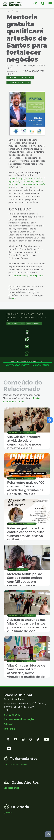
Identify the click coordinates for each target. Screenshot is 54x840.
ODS (14, 298)
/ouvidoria (9, 813)
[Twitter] (27, 339)
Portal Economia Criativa (21, 400)
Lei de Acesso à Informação (19, 719)
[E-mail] (27, 346)
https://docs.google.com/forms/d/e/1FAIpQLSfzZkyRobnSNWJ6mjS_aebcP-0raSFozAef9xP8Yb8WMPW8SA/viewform (26, 183)
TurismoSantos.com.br (15, 765)
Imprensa (9, 728)
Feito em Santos (19, 82)
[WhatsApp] (27, 353)
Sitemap (8, 724)
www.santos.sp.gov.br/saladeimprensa (27, 365)
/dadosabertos (11, 788)
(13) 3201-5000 (12, 714)
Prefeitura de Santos (13, 4)
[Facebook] (27, 332)
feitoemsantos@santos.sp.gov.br (28, 275)
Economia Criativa (21, 77)
